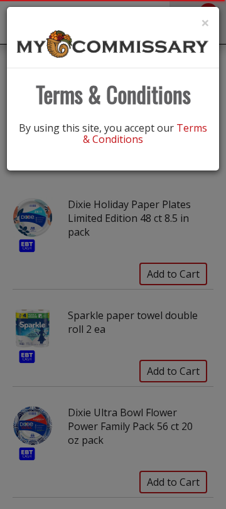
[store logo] (113, 43)
